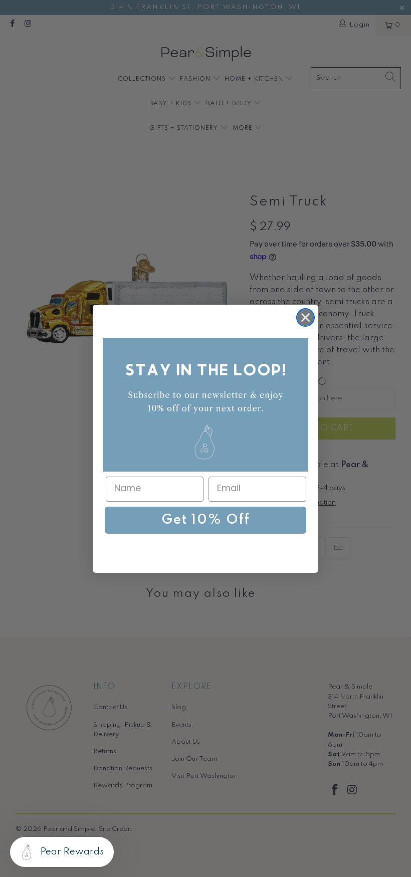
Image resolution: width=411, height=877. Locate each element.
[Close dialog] (305, 317)
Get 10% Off (205, 520)
